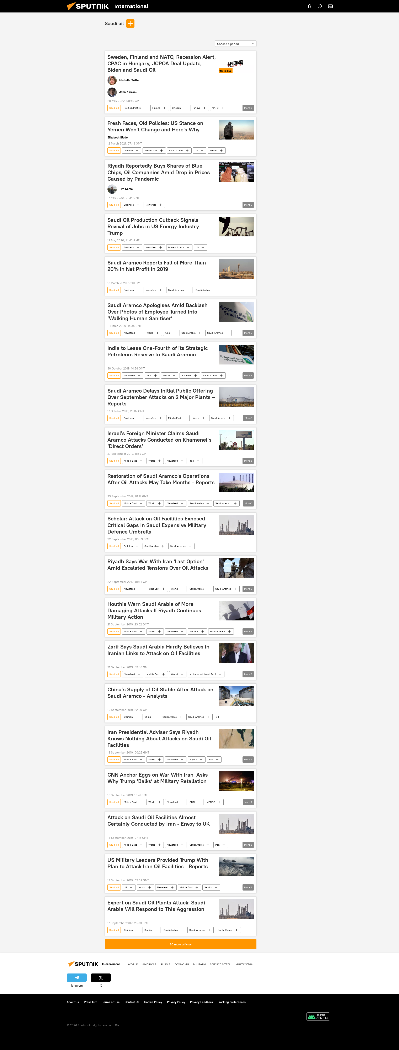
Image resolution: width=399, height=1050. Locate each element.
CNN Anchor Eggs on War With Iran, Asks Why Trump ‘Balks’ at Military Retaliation (157, 777)
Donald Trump (176, 247)
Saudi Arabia (176, 150)
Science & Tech (220, 964)
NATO (215, 107)
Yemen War (150, 150)
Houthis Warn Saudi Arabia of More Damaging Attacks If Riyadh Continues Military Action (154, 610)
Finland (156, 107)
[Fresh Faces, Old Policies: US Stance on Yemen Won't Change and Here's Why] (236, 130)
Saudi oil (114, 23)
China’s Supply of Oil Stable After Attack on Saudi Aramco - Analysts (160, 692)
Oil (217, 716)
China (147, 716)
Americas (149, 964)
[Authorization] (309, 6)
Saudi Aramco (176, 290)
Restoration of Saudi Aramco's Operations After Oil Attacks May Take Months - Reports (161, 479)
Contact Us (132, 1002)
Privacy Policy (176, 1002)
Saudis (208, 887)
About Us (73, 1002)
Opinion (128, 150)
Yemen (213, 150)
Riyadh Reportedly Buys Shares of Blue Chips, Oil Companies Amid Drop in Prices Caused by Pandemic (158, 172)
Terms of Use (111, 1002)
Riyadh (193, 759)
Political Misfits (132, 107)
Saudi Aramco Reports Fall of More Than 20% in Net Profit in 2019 (156, 265)
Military (199, 964)
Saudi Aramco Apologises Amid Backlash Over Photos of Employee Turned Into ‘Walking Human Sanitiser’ (157, 311)
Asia (167, 332)
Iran (192, 460)
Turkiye (196, 107)
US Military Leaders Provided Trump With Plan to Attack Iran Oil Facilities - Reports (157, 863)
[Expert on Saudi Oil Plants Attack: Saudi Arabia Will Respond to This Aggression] (236, 909)
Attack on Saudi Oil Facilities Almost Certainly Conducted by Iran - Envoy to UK (158, 820)
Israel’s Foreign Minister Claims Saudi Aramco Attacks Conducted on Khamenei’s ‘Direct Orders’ (159, 440)
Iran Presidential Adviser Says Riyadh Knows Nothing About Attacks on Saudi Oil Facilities (159, 738)
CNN (192, 802)
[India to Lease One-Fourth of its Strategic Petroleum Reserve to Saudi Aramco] (236, 354)
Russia (165, 964)
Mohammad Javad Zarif (203, 674)
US (196, 150)
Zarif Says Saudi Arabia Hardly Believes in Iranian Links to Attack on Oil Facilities (158, 649)
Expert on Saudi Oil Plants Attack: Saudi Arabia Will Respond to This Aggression (156, 905)
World (150, 332)
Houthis (194, 631)
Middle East (174, 418)
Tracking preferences (232, 1002)
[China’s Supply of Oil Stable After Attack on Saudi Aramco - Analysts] (236, 696)
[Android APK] (318, 1017)
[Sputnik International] (89, 11)
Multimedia (244, 964)
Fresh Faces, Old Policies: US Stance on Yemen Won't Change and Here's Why (155, 126)
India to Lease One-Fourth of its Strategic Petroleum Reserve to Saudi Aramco (157, 351)
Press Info (90, 1002)
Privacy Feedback (201, 1002)
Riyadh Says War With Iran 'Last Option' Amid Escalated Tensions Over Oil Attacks (157, 564)
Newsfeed (150, 204)
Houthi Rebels (224, 929)
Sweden (176, 107)
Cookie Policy (153, 1002)
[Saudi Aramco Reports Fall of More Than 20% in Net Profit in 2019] (236, 269)
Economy (182, 964)
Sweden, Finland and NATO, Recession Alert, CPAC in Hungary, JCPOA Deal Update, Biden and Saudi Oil (161, 63)
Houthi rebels (217, 631)
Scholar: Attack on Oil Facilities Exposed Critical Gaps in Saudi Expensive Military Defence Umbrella (156, 525)
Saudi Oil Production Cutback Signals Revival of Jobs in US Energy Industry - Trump (155, 226)
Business (129, 204)
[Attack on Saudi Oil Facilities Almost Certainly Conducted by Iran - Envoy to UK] (236, 824)
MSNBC (211, 802)
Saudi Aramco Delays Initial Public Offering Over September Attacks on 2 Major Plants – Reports (161, 397)
